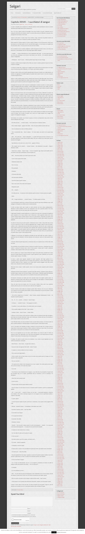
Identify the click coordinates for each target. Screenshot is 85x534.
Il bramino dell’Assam (62, 33)
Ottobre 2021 (60, 229)
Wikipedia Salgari (61, 497)
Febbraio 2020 (60, 259)
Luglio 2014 (60, 357)
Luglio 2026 (60, 143)
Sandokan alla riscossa (62, 30)
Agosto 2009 (60, 446)
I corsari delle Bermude (62, 56)
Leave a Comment (28, 24)
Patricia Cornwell (61, 494)
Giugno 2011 (60, 413)
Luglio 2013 (60, 375)
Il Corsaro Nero (20, 489)
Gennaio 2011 (60, 421)
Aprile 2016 (60, 327)
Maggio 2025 (60, 164)
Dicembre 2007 (61, 472)
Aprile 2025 (60, 166)
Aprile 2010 (60, 434)
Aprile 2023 (60, 202)
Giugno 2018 (60, 290)
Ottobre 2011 (60, 407)
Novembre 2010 (61, 424)
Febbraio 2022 (60, 223)
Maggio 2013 (60, 378)
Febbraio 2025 (60, 169)
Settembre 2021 (61, 231)
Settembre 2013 (61, 372)
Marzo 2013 (60, 381)
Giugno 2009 (60, 448)
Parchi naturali (60, 103)
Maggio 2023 (60, 201)
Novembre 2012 (61, 387)
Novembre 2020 (61, 246)
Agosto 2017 (60, 305)
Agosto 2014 (60, 356)
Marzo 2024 (60, 186)
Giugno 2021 (60, 235)
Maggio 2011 (60, 415)
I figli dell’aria (60, 73)
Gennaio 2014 (60, 366)
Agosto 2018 (60, 286)
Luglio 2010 (60, 430)
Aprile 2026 (60, 148)
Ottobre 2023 (60, 193)
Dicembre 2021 (61, 226)
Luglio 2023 (60, 198)
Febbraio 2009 (60, 454)
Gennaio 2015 (60, 350)
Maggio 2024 (60, 183)
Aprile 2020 (60, 256)
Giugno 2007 (60, 481)
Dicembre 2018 (61, 280)
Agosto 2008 (60, 460)
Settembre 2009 (61, 445)
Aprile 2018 (60, 293)
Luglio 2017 (60, 306)
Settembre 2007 (61, 476)
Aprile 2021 (60, 238)
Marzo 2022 (60, 222)
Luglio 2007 (60, 479)
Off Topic (59, 86)
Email (29, 510)
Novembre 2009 (61, 442)
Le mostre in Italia (61, 100)
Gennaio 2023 (60, 207)
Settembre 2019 (61, 267)
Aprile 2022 (60, 220)
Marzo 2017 (60, 312)
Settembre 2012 (61, 390)
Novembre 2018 (61, 282)
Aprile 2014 (60, 362)
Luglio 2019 (60, 270)
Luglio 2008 (60, 461)
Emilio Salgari (60, 96)
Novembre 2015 (61, 335)
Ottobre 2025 (60, 157)
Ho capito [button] (54, 532)
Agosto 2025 (60, 160)
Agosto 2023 (60, 196)
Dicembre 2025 (61, 154)
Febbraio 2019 (60, 277)
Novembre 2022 (61, 210)
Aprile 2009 (60, 451)
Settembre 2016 (61, 320)
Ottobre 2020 (60, 247)
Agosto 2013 (60, 374)
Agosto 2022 (60, 214)
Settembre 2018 (61, 285)
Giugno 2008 (60, 463)
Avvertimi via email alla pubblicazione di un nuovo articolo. (24, 516)
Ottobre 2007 (60, 475)
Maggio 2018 (60, 291)
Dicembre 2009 (61, 440)
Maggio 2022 (60, 219)
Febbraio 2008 (60, 469)
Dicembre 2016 (61, 315)
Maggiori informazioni (61, 532)
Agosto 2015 (60, 339)
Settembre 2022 (61, 213)
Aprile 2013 (60, 380)
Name (29, 508)
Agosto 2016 (60, 321)
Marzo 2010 (60, 436)
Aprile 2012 (60, 398)
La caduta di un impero (62, 34)
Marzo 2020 (60, 258)
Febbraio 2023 (60, 205)
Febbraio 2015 (60, 348)
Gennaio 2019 (60, 279)
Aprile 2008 (60, 466)
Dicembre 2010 (61, 422)
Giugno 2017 (60, 308)
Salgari (15, 6)
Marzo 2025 (60, 167)
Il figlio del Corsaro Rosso (63, 47)
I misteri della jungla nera (63, 21)
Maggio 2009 (60, 449)
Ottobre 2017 (60, 302)
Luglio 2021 (60, 234)
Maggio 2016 (60, 326)
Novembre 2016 (61, 317)
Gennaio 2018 (60, 297)
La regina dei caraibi (61, 44)
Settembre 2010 (61, 427)
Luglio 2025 (60, 161)
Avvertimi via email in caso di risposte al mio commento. (23, 514)
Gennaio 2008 (60, 470)
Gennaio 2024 (60, 189)
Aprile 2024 (60, 184)
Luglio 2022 (60, 216)
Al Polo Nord (60, 76)
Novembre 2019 (61, 264)
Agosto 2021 (60, 232)
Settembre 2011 (61, 409)
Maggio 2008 (60, 464)
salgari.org (22, 24)
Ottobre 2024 (60, 175)
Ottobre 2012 (60, 389)
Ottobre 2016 (60, 318)
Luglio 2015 (60, 341)
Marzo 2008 (60, 467)
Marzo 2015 (60, 347)
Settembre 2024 (61, 177)
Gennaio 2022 (60, 225)
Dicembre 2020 (61, 244)
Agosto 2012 (60, 392)
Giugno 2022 (60, 217)
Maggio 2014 (60, 360)
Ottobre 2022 (60, 211)
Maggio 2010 (60, 433)
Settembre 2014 (61, 354)
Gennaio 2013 (60, 384)
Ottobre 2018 (60, 283)
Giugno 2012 (60, 395)
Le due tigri (60, 25)
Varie (59, 89)
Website (29, 513)
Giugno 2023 (60, 199)
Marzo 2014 (60, 363)
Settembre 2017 (61, 303)
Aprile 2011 (60, 416)
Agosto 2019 (60, 268)
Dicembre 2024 (61, 172)
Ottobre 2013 (60, 371)
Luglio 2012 (60, 393)
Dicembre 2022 (61, 208)
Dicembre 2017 (61, 299)
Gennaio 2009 (60, 455)
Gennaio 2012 (60, 402)
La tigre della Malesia (62, 19)
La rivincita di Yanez (61, 36)
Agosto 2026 (60, 142)
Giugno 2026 (60, 145)
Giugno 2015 (60, 342)
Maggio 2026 (60, 146)
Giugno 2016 (60, 324)
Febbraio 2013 (60, 383)
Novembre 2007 (61, 473)
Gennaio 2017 (60, 314)
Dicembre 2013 (61, 368)
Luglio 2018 (60, 288)
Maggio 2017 (60, 309)
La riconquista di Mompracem (64, 31)
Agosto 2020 (60, 250)
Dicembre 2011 (61, 404)
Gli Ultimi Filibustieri (62, 49)
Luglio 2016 (60, 323)
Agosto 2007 (60, 478)
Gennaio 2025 (60, 170)
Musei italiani (60, 102)
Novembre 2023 (61, 192)
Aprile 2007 (60, 484)
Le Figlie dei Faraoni (61, 67)
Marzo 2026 (60, 149)
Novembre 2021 (61, 228)
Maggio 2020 (60, 255)
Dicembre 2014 (61, 351)
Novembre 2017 (61, 300)
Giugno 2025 (60, 163)
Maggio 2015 (60, 344)
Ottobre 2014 (60, 353)
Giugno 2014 (60, 359)
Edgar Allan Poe (61, 97)
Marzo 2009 (60, 452)
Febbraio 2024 (60, 187)
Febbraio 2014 (60, 365)
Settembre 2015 (61, 338)
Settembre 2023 (61, 195)
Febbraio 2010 (60, 437)
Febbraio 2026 (60, 151)
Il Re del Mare (60, 27)
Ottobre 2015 (60, 336)
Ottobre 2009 (60, 443)
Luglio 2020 (60, 252)
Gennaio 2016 (60, 332)
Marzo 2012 (60, 399)
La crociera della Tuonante (63, 57)
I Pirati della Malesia (61, 24)
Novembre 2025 (61, 155)
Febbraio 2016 (60, 330)
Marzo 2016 (60, 329)
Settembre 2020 (61, 249)
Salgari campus (61, 495)
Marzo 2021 (60, 240)
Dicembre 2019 (61, 262)
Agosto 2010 (60, 428)
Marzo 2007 (60, 485)
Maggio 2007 (60, 482)
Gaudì (59, 99)
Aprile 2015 (60, 345)
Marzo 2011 (60, 418)
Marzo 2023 (60, 204)
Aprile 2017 (60, 311)
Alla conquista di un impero (63, 28)
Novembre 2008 (61, 458)
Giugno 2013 (60, 377)
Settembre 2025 (61, 158)
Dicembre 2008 (61, 457)
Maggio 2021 (60, 237)
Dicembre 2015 (61, 333)
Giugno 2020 (60, 253)
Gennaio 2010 (60, 439)
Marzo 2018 (60, 294)
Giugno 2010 (60, 431)
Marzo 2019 (60, 276)
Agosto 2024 (60, 178)
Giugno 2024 (60, 181)
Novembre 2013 (61, 369)
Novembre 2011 (61, 406)
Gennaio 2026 (60, 152)
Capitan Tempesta (61, 71)
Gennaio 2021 (60, 243)
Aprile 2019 (60, 274)
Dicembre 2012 (61, 386)
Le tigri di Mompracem (62, 22)
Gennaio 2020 (60, 261)
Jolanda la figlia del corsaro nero (64, 46)
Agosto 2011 (60, 410)
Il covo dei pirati (61, 492)
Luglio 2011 (60, 412)
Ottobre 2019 (60, 265)
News (59, 84)
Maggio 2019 (60, 273)
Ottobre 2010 (60, 425)
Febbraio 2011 (60, 419)
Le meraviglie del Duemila (63, 77)
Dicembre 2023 (61, 190)
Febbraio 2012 (60, 401)
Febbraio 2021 (60, 241)
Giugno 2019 (60, 271)
